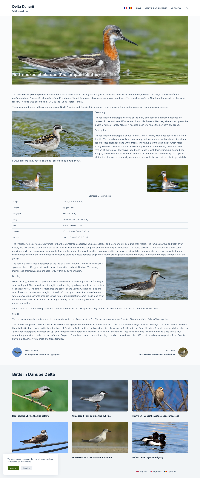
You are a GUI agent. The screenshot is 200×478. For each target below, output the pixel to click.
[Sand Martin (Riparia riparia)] (40, 437)
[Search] (187, 8)
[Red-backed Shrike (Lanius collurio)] (40, 395)
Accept (13, 468)
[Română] (130, 8)
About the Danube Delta (156, 8)
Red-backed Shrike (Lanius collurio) (31, 415)
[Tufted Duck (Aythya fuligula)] (160, 437)
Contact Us (175, 8)
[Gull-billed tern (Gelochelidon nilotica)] (100, 437)
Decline (26, 468)
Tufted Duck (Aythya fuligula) (147, 457)
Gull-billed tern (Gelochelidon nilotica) (92, 457)
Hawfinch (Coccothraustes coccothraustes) (155, 415)
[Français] (125, 8)
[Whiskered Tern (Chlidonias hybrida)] (100, 395)
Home (138, 8)
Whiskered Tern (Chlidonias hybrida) (92, 415)
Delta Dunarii (23, 6)
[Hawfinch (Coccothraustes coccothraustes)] (160, 395)
